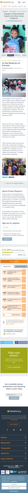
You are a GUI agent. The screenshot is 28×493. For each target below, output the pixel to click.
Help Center (14, 424)
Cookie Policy (14, 481)
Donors (4, 438)
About (9, 6)
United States (13, 11)
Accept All (13, 484)
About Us (5, 453)
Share (24, 55)
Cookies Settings (14, 491)
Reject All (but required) (14, 488)
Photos (17, 55)
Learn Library (7, 459)
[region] (14, 484)
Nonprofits (14, 6)
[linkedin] (20, 430)
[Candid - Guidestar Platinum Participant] (8, 472)
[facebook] (7, 430)
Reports (10, 55)
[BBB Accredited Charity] (14, 472)
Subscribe (14, 398)
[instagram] (14, 430)
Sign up (7, 239)
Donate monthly (21, 266)
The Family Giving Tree (15, 21)
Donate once (7, 266)
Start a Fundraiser (14, 367)
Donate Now (14, 261)
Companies (20, 6)
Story (4, 55)
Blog (25, 6)
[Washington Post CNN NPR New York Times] (14, 467)
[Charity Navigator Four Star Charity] (3, 472)
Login (24, 2)
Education (5, 11)
